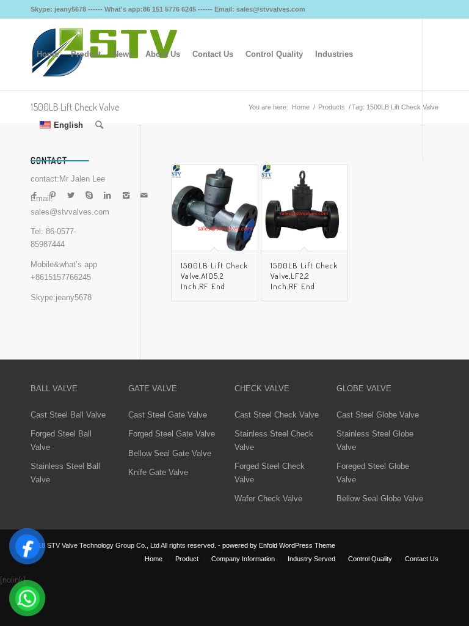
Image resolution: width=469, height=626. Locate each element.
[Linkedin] (107, 195)
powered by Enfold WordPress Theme (278, 545)
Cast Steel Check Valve (276, 414)
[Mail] (144, 195)
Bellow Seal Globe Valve (379, 498)
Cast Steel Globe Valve (377, 414)
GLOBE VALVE (363, 388)
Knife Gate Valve (158, 472)
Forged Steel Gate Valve (171, 433)
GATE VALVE (152, 388)
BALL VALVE (54, 388)
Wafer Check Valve (268, 498)
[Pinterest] (52, 195)
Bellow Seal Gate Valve (169, 453)
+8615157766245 (61, 277)
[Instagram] (126, 195)
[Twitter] (71, 195)
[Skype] (89, 195)
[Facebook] (34, 195)
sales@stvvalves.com (70, 211)
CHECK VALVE (261, 388)
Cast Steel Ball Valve (68, 414)
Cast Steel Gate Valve (167, 414)
